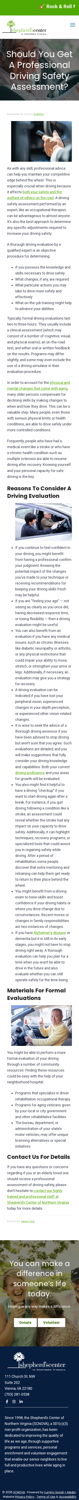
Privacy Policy (24, 1497)
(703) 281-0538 (17, 1394)
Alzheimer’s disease (50, 933)
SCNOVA (19, 1492)
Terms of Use (45, 1497)
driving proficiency (30, 773)
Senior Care (27, 1221)
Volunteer (51, 1322)
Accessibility (67, 1497)
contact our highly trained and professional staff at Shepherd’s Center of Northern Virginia (38, 1197)
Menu (72, 25)
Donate (25, 1322)
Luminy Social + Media (60, 1492)
